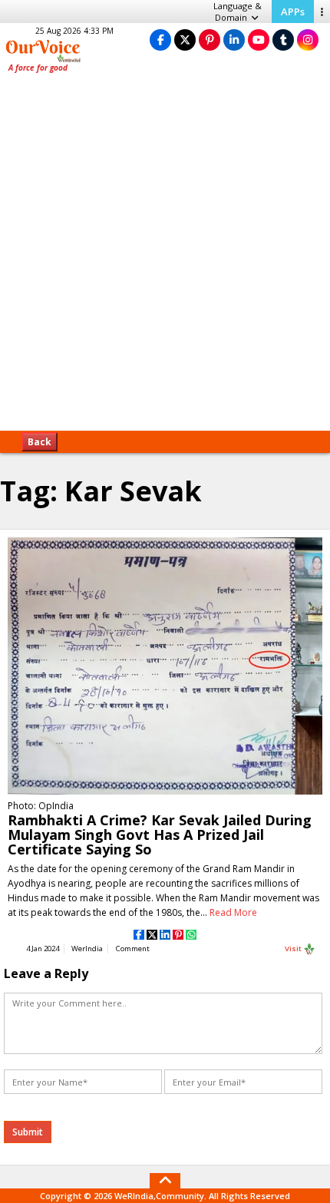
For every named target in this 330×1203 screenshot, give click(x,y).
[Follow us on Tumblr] (283, 39)
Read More (233, 912)
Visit (294, 948)
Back (39, 441)
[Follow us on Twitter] (185, 39)
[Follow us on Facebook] (160, 39)
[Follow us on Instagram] (307, 39)
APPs (293, 11)
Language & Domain (237, 11)
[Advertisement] (165, 257)
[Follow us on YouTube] (258, 39)
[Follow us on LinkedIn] (234, 39)
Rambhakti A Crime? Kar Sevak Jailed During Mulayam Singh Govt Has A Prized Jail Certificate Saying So (160, 834)
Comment (133, 948)
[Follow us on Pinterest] (209, 39)
